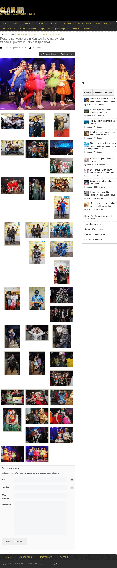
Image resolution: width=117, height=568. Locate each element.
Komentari (108, 92)
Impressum (45, 28)
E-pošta (5, 487)
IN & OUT (16, 23)
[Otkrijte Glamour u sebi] (17, 15)
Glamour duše (95, 224)
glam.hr (58, 34)
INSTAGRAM (89, 28)
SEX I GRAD (67, 23)
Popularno (97, 92)
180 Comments (99, 187)
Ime (3, 479)
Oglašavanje (59, 28)
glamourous (22, 34)
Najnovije (88, 92)
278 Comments (99, 176)
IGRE (22, 28)
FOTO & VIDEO (9, 28)
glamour (34, 34)
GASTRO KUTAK (84, 23)
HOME (5, 23)
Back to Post (67, 54)
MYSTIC (108, 23)
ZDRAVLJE (52, 23)
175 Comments (99, 198)
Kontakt (32, 28)
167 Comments (99, 209)
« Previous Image (49, 54)
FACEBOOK (74, 28)
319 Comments (99, 165)
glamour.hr (47, 34)
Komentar (6, 504)
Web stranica (5, 496)
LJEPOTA (38, 23)
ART (98, 23)
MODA (27, 23)
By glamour (36, 48)
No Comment (99, 105)
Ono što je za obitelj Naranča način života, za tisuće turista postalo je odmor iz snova (100, 146)
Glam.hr (57, 564)
